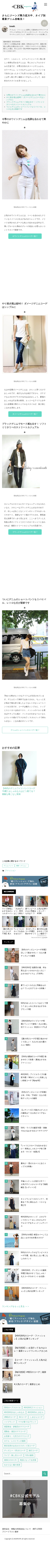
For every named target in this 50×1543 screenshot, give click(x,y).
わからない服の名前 (12, 1465)
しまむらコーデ (36, 1417)
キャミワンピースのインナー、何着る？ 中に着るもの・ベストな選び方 (34, 1202)
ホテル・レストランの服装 (15, 1441)
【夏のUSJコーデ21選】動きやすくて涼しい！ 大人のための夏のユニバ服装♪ (34, 1042)
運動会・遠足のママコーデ (15, 1431)
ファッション (10, 870)
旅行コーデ (33, 1450)
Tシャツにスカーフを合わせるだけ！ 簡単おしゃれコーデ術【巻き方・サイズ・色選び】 (34, 1148)
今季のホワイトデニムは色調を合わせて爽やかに (26, 95)
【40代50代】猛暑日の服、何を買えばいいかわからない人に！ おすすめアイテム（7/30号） (33, 970)
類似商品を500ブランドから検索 (25, 207)
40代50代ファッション (33, 1407)
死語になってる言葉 (28, 1460)
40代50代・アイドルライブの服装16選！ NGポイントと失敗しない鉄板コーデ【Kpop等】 (34, 1077)
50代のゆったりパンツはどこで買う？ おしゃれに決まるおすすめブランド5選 (34, 1006)
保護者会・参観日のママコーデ (16, 1427)
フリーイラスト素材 (10, 1532)
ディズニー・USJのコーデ (14, 1450)
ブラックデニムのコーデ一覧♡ (25, 532)
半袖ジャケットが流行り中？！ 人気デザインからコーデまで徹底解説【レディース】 (34, 1184)
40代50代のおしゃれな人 (14, 1412)
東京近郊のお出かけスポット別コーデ (19, 1446)
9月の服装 (29, 1455)
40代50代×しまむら (35, 1412)
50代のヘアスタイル (12, 1407)
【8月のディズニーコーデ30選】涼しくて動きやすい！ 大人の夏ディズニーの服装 (34, 953)
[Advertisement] (25, 270)
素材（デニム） (21, 866)
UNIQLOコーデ (10, 1417)
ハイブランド (9, 1422)
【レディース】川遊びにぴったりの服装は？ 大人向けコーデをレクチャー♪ (34, 1113)
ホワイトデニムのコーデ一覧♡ (25, 236)
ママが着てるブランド (27, 1422)
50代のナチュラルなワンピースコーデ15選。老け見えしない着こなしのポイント (34, 1255)
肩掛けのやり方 (10, 1460)
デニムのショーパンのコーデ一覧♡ (25, 730)
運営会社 (5, 1529)
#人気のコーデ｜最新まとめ (27, 1384)
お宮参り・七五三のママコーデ (16, 1436)
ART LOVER (37, 1529)
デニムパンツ (8, 866)
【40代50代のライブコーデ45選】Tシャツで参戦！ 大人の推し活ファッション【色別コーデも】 (34, 1024)
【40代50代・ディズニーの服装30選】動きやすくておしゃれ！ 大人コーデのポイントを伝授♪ (33, 1273)
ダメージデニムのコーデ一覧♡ (25, 414)
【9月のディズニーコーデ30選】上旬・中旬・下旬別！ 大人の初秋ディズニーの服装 (34, 1095)
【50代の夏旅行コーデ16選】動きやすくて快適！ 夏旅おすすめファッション (33, 1059)
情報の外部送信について (21, 1529)
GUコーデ (23, 1417)
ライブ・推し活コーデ (13, 1455)
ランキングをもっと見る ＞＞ (15, 1306)
